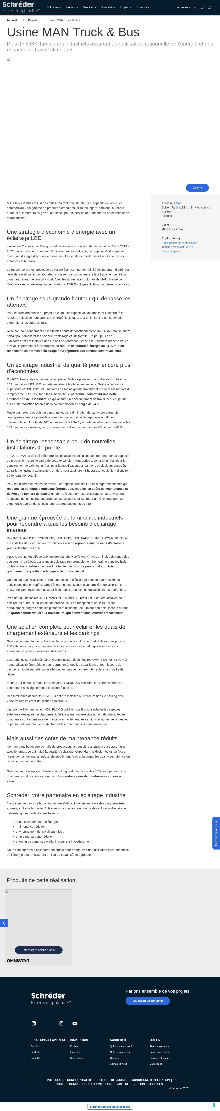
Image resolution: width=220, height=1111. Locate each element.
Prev (4, 923)
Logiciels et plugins (160, 1058)
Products (35, 1052)
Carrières (115, 1058)
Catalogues (156, 1063)
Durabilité (107, 7)
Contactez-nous (216, 833)
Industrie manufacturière (176, 247)
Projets (124, 7)
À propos (182, 7)
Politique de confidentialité (69, 1080)
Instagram (61, 1026)
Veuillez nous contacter (148, 1000)
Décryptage (76, 1058)
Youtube (75, 1026)
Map (178, 203)
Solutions (52, 7)
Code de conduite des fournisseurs (84, 1084)
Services (88, 7)
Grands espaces (172, 251)
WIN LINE (123, 1084)
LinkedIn (34, 1026)
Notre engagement (120, 1052)
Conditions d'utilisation (151, 1080)
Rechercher (195, 7)
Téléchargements (159, 1046)
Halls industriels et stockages (179, 242)
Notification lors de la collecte (110, 1106)
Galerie (197, 187)
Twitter (47, 1026)
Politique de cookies (112, 1080)
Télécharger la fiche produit (38, 950)
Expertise (141, 7)
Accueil (12, 20)
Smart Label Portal (160, 1052)
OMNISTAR (18, 960)
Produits (70, 7)
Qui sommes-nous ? (121, 1046)
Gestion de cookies (148, 1084)
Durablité (35, 1058)
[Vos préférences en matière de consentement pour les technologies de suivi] (214, 1105)
